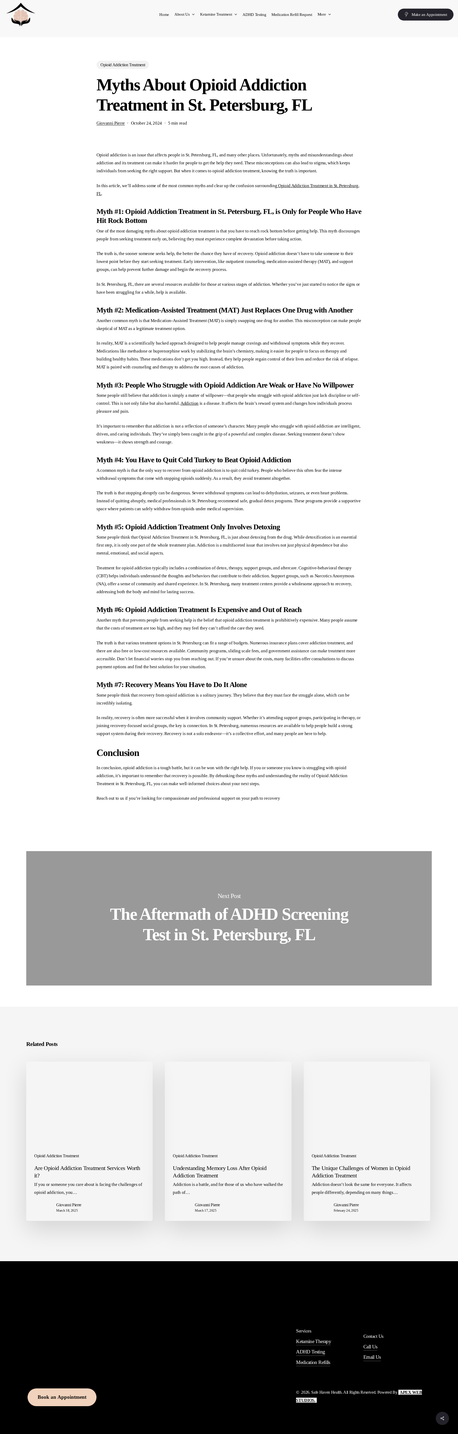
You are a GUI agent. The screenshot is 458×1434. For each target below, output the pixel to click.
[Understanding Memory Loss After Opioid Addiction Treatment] (228, 1141)
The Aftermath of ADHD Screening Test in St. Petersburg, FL (229, 918)
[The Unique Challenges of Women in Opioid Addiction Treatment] (367, 1141)
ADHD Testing (310, 1351)
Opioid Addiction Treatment (122, 65)
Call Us (370, 1346)
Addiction (189, 403)
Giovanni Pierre (110, 123)
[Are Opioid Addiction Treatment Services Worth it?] (89, 1141)
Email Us (372, 1357)
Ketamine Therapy (313, 1341)
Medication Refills (313, 1362)
